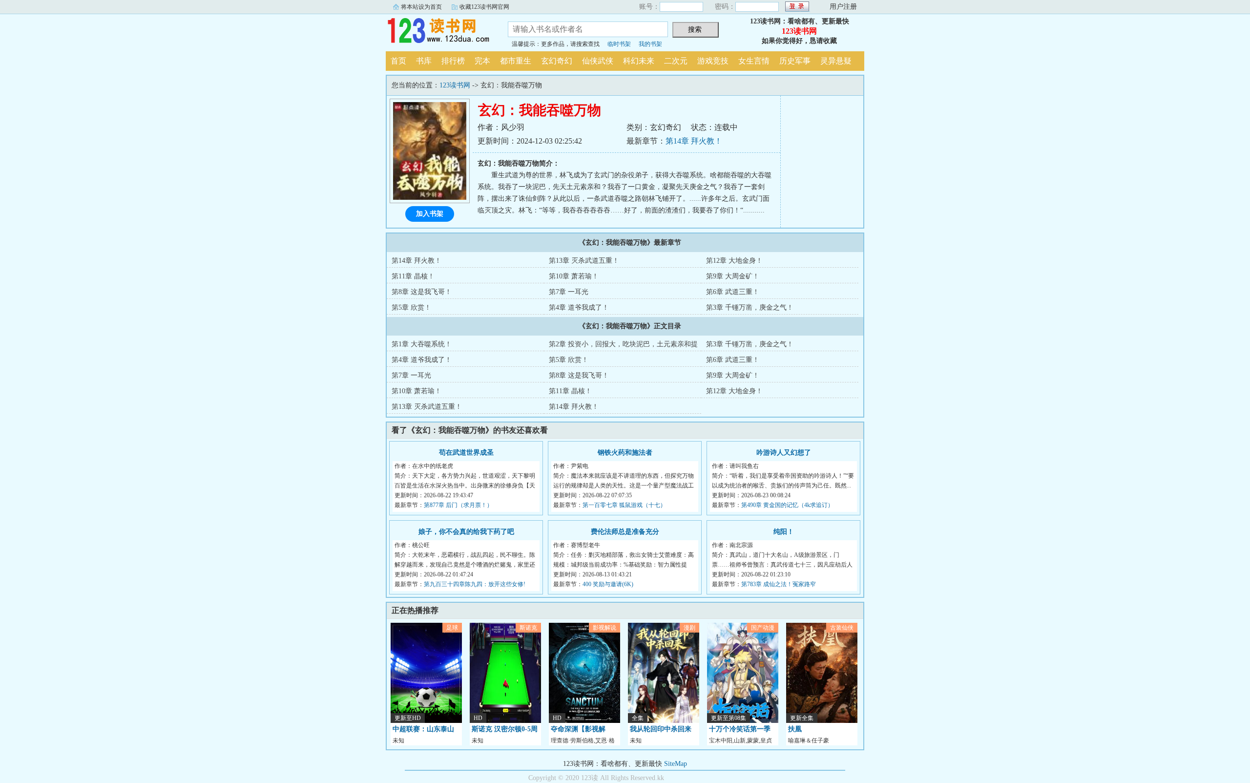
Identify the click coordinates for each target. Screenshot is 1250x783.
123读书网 (439, 31)
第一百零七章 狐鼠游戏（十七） (624, 505)
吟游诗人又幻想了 (783, 452)
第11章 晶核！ (413, 276)
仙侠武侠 (597, 61)
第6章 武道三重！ (732, 292)
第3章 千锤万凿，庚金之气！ (749, 307)
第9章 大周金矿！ (732, 276)
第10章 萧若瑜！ (574, 276)
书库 (424, 61)
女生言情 (754, 61)
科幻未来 (638, 61)
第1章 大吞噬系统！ (422, 344)
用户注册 (843, 6)
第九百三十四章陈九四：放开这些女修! (474, 584)
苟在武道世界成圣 (466, 452)
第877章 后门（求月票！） (458, 505)
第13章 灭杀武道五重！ (584, 260)
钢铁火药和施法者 (625, 452)
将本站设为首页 (421, 6)
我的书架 (650, 44)
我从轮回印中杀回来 (660, 729)
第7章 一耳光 (568, 292)
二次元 (676, 61)
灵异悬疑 (836, 61)
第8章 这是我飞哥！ (422, 292)
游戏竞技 (713, 61)
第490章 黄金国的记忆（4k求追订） (787, 505)
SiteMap (675, 763)
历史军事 (795, 61)
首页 (398, 61)
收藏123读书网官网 (484, 6)
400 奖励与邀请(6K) (608, 584)
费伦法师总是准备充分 (625, 531)
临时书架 (619, 44)
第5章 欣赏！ (411, 307)
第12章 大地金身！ (734, 260)
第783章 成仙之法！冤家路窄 (778, 584)
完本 (482, 61)
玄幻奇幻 (556, 61)
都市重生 (515, 61)
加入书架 (429, 213)
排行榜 (453, 61)
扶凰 (795, 729)
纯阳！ (783, 531)
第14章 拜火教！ (694, 141)
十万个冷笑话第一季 (740, 729)
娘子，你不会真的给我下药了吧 (466, 531)
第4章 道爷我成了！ (579, 307)
